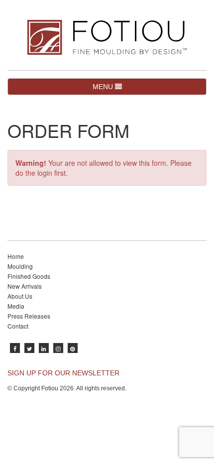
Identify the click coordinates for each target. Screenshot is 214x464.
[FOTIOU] (107, 37)
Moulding (20, 266)
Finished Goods (28, 276)
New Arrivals (24, 286)
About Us (19, 296)
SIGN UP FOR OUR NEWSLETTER (63, 373)
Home (15, 256)
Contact (17, 326)
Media (15, 306)
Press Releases (28, 316)
